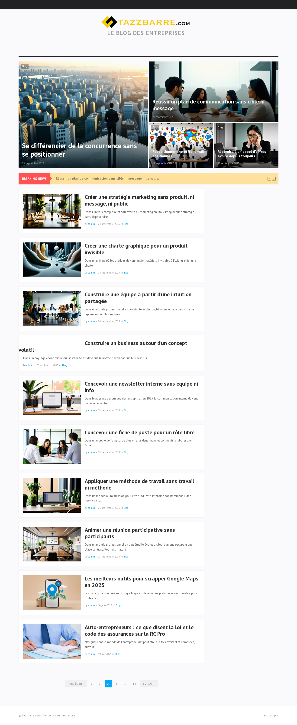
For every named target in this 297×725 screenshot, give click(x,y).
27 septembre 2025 (163, 117)
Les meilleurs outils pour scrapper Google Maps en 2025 (141, 582)
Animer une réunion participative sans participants (130, 533)
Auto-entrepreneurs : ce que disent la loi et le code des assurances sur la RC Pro (139, 631)
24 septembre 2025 (109, 224)
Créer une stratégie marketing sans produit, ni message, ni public (139, 200)
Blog (24, 66)
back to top (269, 715)
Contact (47, 715)
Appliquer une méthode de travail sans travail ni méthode (139, 484)
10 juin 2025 (105, 605)
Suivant (149, 683)
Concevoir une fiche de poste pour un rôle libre (139, 432)
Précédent (76, 683)
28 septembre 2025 (33, 163)
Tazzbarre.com (31, 715)
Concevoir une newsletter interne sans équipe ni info (141, 387)
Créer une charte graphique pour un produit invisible (136, 249)
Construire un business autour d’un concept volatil (103, 346)
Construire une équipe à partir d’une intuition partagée (138, 298)
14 (134, 683)
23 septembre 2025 (47, 365)
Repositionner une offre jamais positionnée (89, 179)
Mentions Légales (66, 715)
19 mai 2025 (105, 654)
